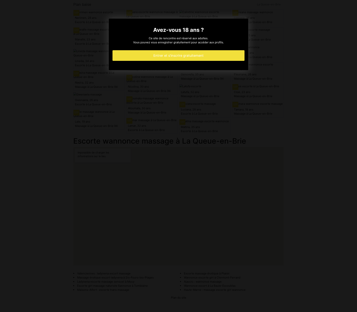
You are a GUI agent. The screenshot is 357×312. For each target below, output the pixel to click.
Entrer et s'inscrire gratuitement (178, 55)
